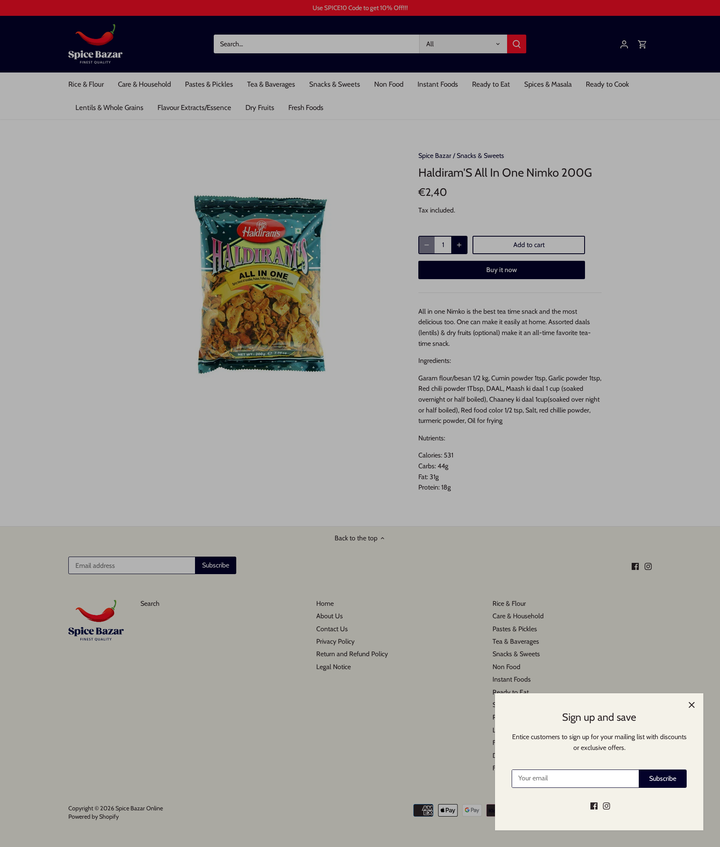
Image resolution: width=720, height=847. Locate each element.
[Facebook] (594, 805)
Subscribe (662, 778)
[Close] (691, 705)
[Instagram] (606, 805)
